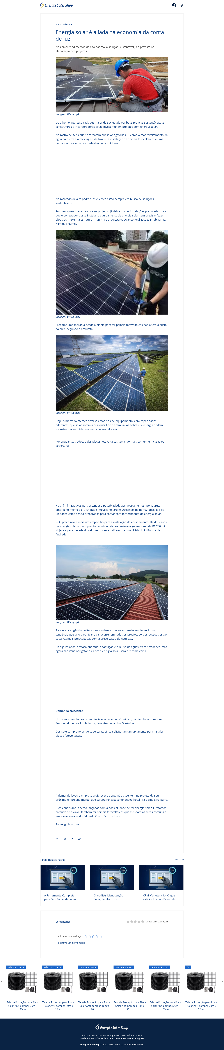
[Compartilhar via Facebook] (57, 838)
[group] (112, 990)
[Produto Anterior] (2, 982)
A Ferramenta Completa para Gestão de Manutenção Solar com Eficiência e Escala (62, 897)
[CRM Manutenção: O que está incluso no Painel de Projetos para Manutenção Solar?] (161, 877)
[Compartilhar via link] (79, 838)
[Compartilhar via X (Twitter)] (64, 838)
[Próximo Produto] (222, 982)
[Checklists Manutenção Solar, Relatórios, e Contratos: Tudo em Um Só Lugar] (112, 877)
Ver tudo (179, 859)
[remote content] (112, 171)
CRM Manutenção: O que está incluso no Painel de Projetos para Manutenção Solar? (160, 897)
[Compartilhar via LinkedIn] (72, 838)
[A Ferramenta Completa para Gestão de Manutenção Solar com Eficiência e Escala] (63, 877)
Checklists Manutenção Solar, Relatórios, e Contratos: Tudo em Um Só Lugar (111, 897)
